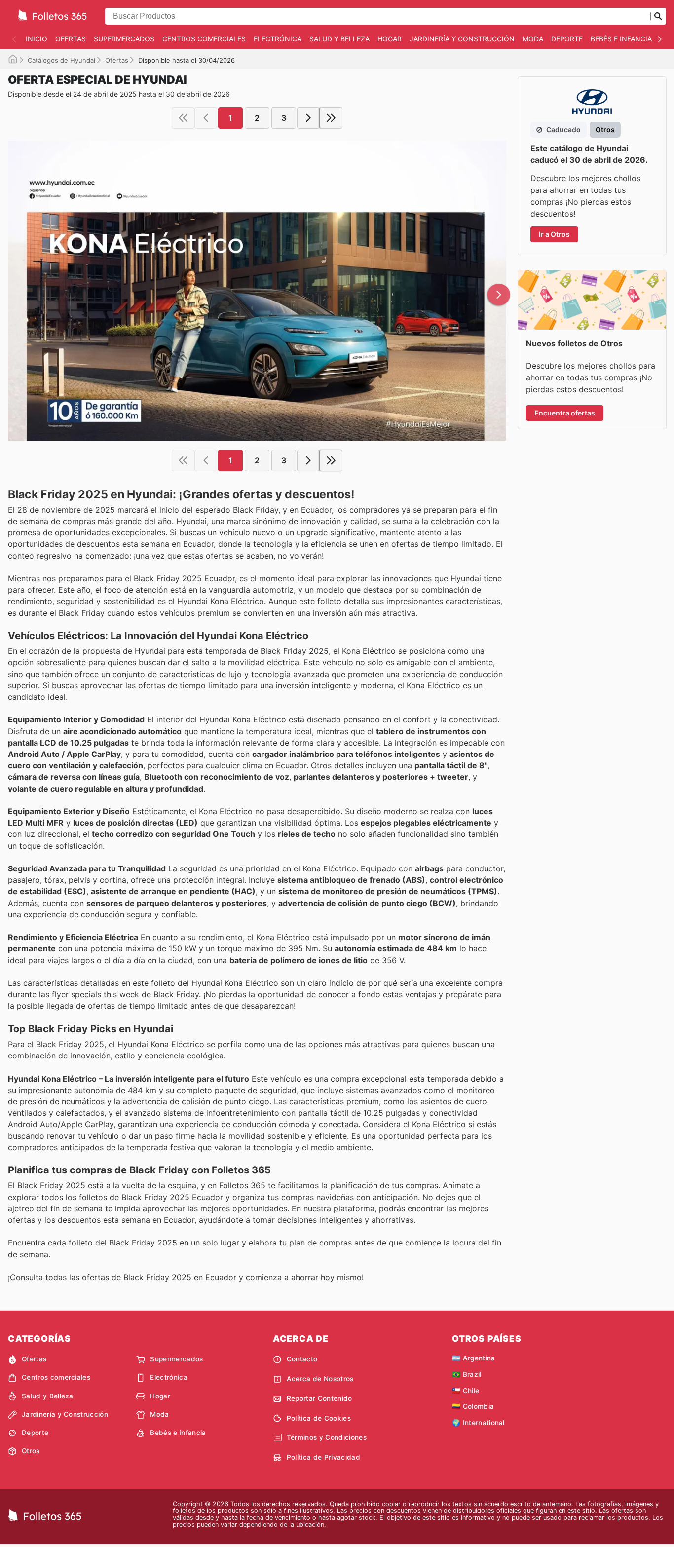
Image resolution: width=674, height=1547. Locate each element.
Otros (31, 1451)
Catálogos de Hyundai (61, 60)
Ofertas (70, 39)
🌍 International (478, 1423)
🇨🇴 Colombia (473, 1406)
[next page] (308, 118)
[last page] (331, 118)
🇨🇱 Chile (465, 1391)
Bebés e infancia (621, 39)
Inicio (36, 39)
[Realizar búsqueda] (658, 16)
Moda (533, 39)
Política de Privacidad (323, 1457)
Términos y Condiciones (327, 1437)
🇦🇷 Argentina (473, 1358)
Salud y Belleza (339, 39)
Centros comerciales (204, 39)
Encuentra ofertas (564, 413)
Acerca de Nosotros (320, 1379)
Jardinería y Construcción (462, 39)
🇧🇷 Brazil (467, 1374)
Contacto (302, 1359)
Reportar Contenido (319, 1398)
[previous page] (205, 118)
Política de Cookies (319, 1418)
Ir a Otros (554, 234)
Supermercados (124, 39)
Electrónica (277, 39)
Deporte (567, 39)
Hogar (389, 39)
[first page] (183, 118)
